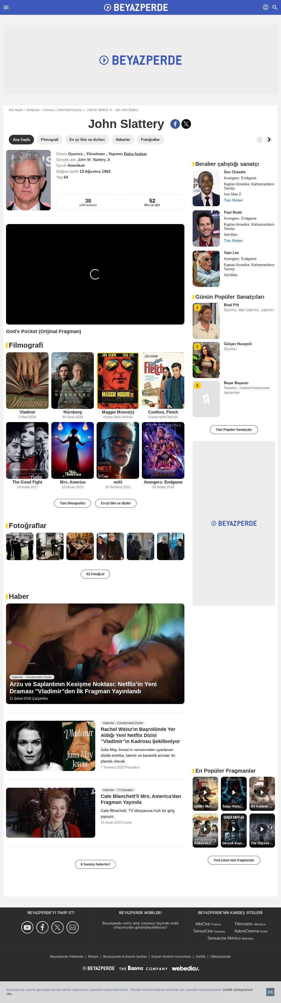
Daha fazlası (135, 154)
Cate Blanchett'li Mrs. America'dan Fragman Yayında (141, 799)
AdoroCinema (246, 931)
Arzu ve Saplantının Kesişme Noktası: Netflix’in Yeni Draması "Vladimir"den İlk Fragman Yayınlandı (83, 688)
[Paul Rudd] (206, 228)
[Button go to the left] (259, 139)
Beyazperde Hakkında (66, 957)
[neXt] (118, 450)
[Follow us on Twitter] (58, 927)
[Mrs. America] (72, 450)
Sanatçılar (33, 109)
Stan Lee (231, 253)
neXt (118, 482)
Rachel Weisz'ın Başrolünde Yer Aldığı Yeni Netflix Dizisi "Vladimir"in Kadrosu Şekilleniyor (140, 735)
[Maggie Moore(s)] (118, 380)
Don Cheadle (235, 172)
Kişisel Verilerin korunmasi (171, 957)
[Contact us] (73, 927)
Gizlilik (201, 957)
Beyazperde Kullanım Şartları (125, 957)
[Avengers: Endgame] (163, 450)
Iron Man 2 (232, 194)
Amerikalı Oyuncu (70, 109)
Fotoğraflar (27, 525)
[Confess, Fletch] (163, 380)
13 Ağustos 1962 (95, 171)
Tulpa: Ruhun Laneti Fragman (234, 806)
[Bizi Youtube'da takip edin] (28, 927)
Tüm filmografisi (72, 503)
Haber (19, 596)
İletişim (93, 957)
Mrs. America (72, 482)
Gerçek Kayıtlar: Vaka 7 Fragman (234, 843)
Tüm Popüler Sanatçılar (234, 430)
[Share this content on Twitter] (186, 124)
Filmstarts (244, 923)
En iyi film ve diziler (116, 503)
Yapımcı (116, 154)
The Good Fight (27, 482)
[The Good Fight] (27, 450)
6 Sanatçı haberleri (95, 864)
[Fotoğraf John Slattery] (19, 546)
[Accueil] (136, 7)
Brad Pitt (231, 305)
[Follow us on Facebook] (43, 927)
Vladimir (27, 412)
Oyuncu (49, 109)
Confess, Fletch (163, 412)
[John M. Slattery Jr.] (28, 180)
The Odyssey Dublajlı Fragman (263, 843)
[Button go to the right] (269, 139)
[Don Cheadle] (206, 188)
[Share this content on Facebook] (175, 124)
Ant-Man (230, 235)
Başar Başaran (236, 383)
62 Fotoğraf (95, 574)
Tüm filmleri (233, 200)
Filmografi (26, 345)
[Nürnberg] (72, 380)
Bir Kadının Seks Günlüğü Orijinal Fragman (263, 806)
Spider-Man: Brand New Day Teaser (206, 806)
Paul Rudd (233, 212)
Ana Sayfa (16, 109)
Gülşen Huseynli (238, 344)
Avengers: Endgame (163, 482)
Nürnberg (72, 412)
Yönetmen (96, 154)
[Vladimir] (27, 380)
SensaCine (203, 931)
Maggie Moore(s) (118, 412)
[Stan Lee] (206, 269)
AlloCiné (202, 923)
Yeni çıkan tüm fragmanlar (233, 860)
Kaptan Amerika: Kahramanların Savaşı (249, 186)
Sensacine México (224, 938)
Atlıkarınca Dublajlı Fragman (206, 843)
